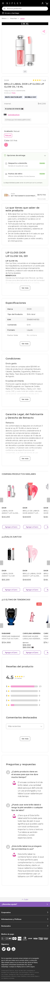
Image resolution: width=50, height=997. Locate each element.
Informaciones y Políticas (11, 919)
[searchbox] (27, 9)
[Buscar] (4, 9)
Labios (22, 18)
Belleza (4, 18)
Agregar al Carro (11, 527)
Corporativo (6, 912)
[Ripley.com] (14, 3)
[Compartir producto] (43, 31)
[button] (47, 3)
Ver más (25, 288)
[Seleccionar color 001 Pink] (6, 145)
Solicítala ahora (13, 115)
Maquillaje (13, 18)
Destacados (6, 926)
